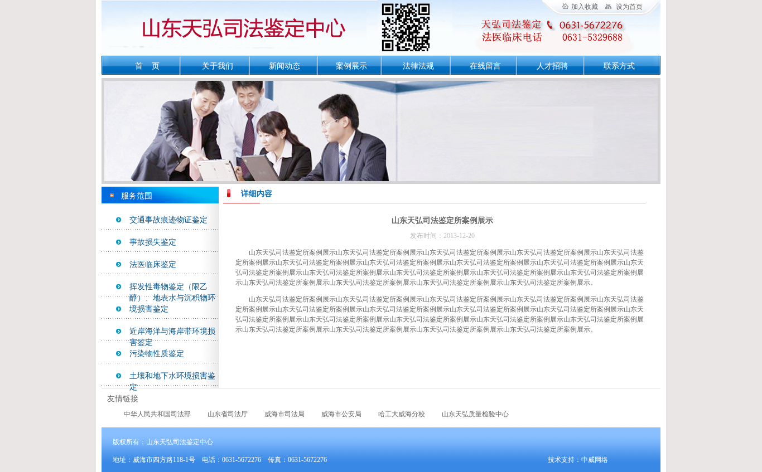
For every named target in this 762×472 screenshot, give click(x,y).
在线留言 (485, 66)
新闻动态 (284, 66)
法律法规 (418, 66)
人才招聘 (552, 66)
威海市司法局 (284, 414)
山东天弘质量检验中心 (475, 414)
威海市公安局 (341, 414)
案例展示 (351, 66)
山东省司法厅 (228, 414)
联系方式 (619, 66)
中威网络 (594, 460)
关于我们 (217, 66)
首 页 (147, 66)
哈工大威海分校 (401, 414)
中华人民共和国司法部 (157, 414)
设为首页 (629, 7)
